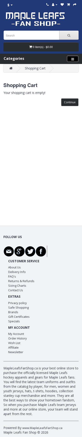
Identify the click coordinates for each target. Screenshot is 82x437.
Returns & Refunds (21, 281)
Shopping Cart (35, 68)
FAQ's (12, 276)
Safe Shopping (18, 307)
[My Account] (54, 4)
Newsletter (15, 352)
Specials (14, 321)
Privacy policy (17, 303)
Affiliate (13, 347)
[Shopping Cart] (68, 4)
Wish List (14, 343)
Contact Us (15, 290)
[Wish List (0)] (62, 4)
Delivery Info (17, 272)
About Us (14, 267)
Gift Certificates (19, 317)
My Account (16, 334)
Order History (17, 338)
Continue (70, 102)
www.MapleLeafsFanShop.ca (42, 428)
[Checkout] (74, 4)
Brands (13, 312)
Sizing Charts (17, 285)
